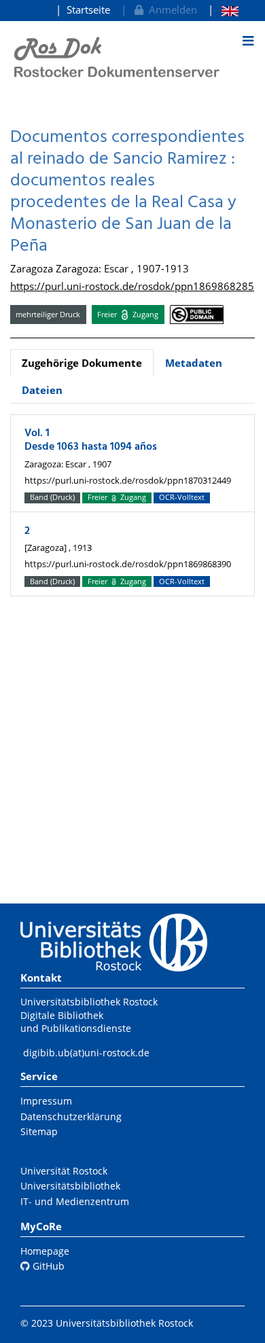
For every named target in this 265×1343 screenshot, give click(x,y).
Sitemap (39, 1131)
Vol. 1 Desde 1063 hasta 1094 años (90, 440)
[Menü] (248, 40)
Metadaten (193, 363)
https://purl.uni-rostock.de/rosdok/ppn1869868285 (132, 286)
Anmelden (170, 9)
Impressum (46, 1100)
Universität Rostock (63, 1170)
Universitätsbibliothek (70, 1185)
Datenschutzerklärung (71, 1116)
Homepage (44, 1250)
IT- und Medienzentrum (74, 1201)
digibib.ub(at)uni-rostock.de (86, 1052)
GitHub (47, 1265)
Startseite (88, 9)
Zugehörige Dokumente (82, 363)
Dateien (42, 390)
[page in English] (223, 10)
